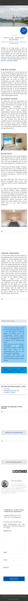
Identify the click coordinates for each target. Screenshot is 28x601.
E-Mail (5, 560)
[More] (25, 471)
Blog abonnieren (24, 30)
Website (6, 567)
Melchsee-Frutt (5, 60)
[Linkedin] (19, 471)
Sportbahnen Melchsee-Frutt (11, 390)
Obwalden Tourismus (9, 392)
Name (5, 552)
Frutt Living (7, 389)
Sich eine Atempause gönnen (14, 462)
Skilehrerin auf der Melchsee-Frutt (14, 432)
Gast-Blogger (16, 481)
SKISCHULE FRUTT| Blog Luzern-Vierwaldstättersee (12, 516)
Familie (3, 42)
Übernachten (14, 43)
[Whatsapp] (22, 471)
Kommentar (7, 531)
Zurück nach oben (14, 599)
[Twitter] (16, 471)
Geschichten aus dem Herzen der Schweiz (14, 15)
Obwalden (23, 42)
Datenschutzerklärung (21, 596)
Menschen (10, 42)
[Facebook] (13, 471)
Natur (17, 42)
